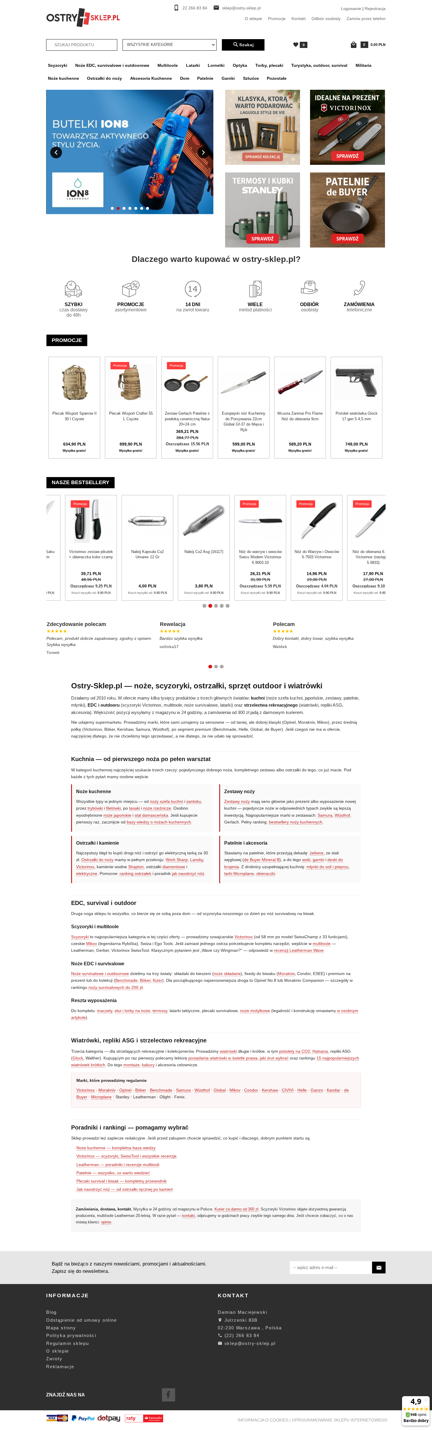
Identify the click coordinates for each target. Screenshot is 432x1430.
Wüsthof (342, 815)
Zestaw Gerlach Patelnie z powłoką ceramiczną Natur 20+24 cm (187, 418)
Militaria (363, 65)
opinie (106, 1222)
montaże (131, 1064)
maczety (104, 1010)
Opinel (125, 1090)
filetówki (113, 808)
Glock (78, 1058)
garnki (318, 859)
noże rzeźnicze (157, 808)
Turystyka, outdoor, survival (319, 65)
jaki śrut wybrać (274, 1058)
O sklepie (253, 18)
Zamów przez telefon (366, 18)
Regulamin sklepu (67, 1343)
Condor (251, 1090)
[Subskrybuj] (379, 1268)
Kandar (333, 1090)
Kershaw (270, 1090)
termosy (160, 1010)
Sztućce (251, 78)
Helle (302, 1090)
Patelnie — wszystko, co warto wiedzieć (113, 1172)
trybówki (95, 808)
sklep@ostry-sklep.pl (241, 8)
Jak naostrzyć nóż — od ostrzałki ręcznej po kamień (124, 1189)
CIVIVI (288, 1090)
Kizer (157, 980)
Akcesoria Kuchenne (151, 78)
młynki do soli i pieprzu (328, 866)
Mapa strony (61, 1327)
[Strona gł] (83, 17)
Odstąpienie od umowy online (81, 1320)
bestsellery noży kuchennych (295, 822)
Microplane (101, 1096)
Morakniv (286, 973)
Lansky (196, 859)
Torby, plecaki (269, 65)
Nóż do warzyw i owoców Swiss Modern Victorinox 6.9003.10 (135, 557)
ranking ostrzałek (135, 873)
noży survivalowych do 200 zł (115, 987)
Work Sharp (177, 859)
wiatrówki (228, 1051)
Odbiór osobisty (326, 18)
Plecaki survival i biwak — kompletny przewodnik (121, 1181)
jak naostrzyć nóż (188, 873)
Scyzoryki (57, 65)
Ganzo (317, 1090)
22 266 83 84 (194, 8)
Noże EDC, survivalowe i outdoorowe (112, 65)
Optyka (240, 65)
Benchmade (126, 980)
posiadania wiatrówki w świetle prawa (222, 1058)
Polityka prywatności (71, 1335)
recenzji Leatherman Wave (299, 950)
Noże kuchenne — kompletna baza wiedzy (115, 1147)
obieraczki (265, 873)
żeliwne (317, 853)
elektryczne (86, 873)
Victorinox (85, 866)
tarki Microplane (239, 873)
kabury (148, 1064)
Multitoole (168, 65)
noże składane (227, 973)
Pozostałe (277, 78)
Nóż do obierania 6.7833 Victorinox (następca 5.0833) (247, 557)
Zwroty (54, 1358)
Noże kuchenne (63, 78)
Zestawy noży (237, 801)
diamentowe (174, 866)
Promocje (277, 18)
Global (220, 1090)
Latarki (193, 65)
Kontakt (299, 18)
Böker (145, 980)
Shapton (136, 866)
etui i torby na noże (132, 1010)
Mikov (91, 943)
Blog (51, 1312)
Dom (184, 78)
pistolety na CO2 (294, 1051)
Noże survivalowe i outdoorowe (100, 973)
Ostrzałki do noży (104, 78)
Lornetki (216, 65)
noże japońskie (117, 815)
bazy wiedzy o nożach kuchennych (159, 822)
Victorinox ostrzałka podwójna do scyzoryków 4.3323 (360, 557)
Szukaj (246, 44)
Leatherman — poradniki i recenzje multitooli (117, 1164)
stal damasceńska (151, 815)
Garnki (228, 78)
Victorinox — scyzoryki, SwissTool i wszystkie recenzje (126, 1156)
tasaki (134, 808)
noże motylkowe (255, 1010)
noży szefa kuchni (166, 801)
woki (306, 859)
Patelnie (205, 78)
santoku (193, 801)
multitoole (322, 943)
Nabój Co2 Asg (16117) (78, 551)
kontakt (188, 1215)
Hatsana (320, 1051)
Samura (325, 815)
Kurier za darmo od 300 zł (236, 1209)
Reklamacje (60, 1366)
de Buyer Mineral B (261, 859)
